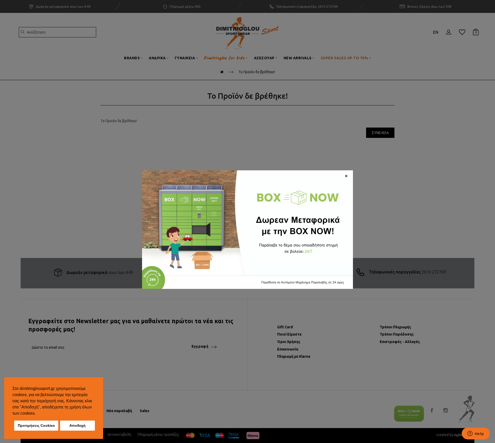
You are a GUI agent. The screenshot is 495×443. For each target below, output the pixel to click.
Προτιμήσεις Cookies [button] (36, 425)
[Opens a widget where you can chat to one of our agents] (475, 434)
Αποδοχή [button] (77, 425)
